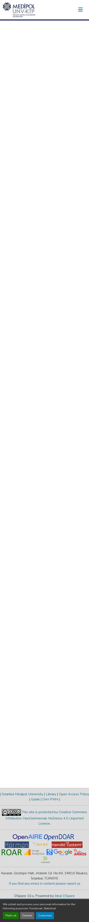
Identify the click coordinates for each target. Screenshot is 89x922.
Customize (45, 915)
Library (51, 794)
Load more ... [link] (14, 401)
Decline (27, 915)
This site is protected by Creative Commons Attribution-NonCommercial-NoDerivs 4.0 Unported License (46, 818)
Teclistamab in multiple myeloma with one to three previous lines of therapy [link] (55, 107)
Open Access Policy (73, 794)
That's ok (10, 915)
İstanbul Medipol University (22, 794)
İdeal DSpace (65, 895)
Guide (35, 799)
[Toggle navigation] (80, 10)
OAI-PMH (50, 799)
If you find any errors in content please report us (44, 883)
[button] (19, 9)
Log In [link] (65, 9)
